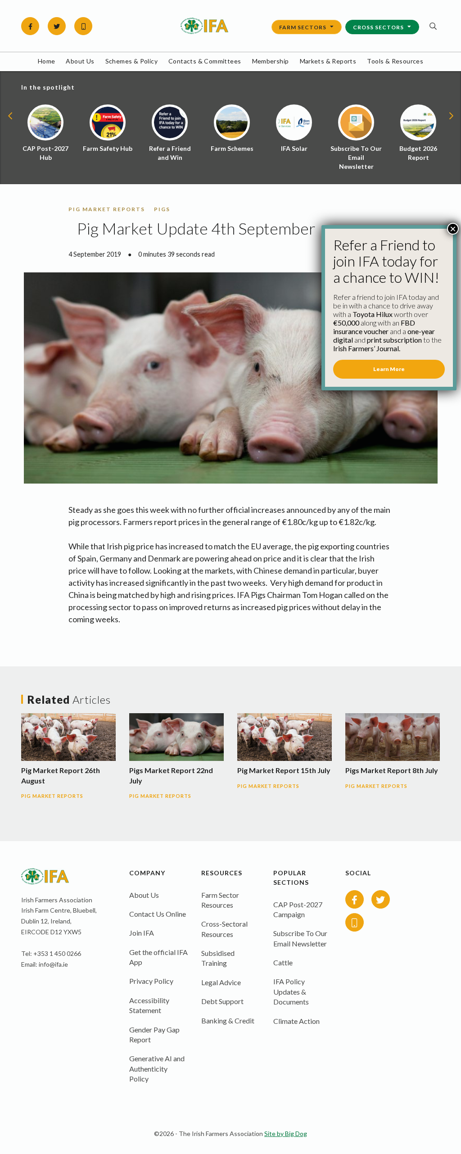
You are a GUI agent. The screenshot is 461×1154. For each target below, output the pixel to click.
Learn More (389, 369)
